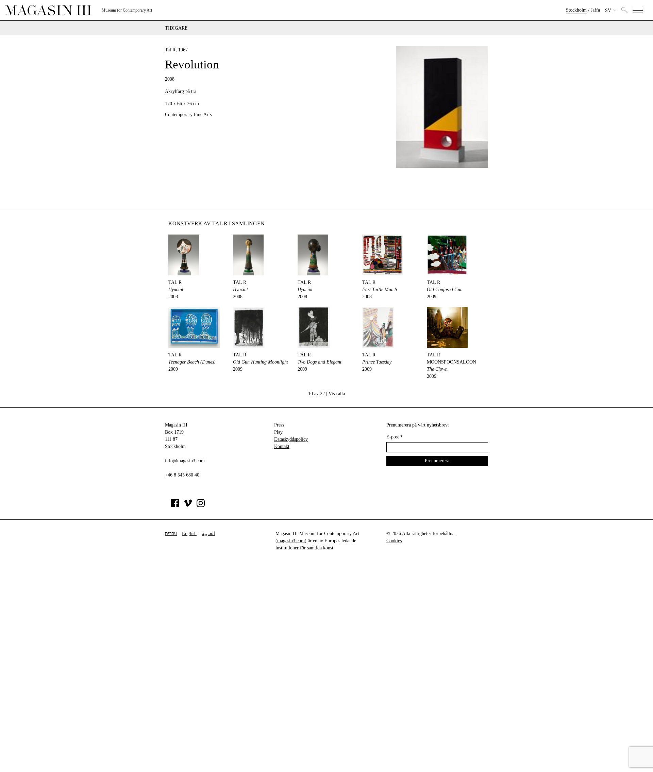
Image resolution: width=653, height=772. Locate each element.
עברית (171, 533)
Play (278, 432)
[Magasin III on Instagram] (201, 505)
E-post (394, 436)
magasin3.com (291, 540)
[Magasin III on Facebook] (175, 505)
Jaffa (595, 10)
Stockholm (576, 10)
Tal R (170, 49)
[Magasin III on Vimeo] (188, 505)
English (189, 533)
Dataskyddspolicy (291, 439)
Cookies (394, 540)
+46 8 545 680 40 (182, 475)
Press (279, 425)
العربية (208, 533)
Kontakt (281, 446)
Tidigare (176, 28)
